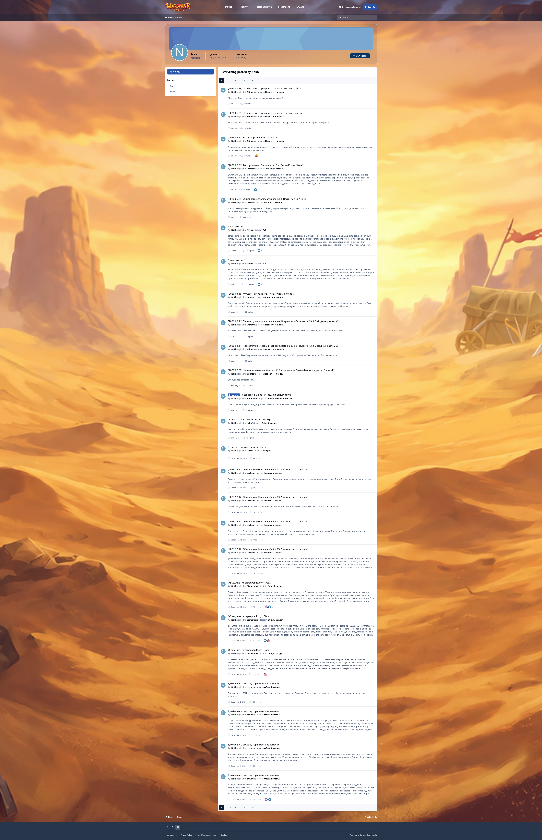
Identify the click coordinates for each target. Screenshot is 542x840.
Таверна (267, 450)
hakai (249, 423)
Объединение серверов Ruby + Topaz (249, 582)
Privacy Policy (186, 835)
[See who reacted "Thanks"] (266, 799)
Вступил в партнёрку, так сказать (247, 447)
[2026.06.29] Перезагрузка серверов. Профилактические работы (265, 88)
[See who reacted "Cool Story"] (266, 607)
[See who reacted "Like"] (255, 189)
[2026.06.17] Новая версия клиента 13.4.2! (252, 137)
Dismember (252, 586)
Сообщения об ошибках (279, 398)
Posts (172, 91)
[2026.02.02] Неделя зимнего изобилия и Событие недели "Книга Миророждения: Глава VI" (281, 370)
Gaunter (251, 297)
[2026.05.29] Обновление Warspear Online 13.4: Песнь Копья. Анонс (267, 198)
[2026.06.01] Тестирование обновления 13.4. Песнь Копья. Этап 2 (266, 165)
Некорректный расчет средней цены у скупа (266, 394)
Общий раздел (269, 423)
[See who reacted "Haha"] (256, 156)
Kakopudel (252, 398)
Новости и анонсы (274, 92)
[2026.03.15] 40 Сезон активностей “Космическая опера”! (261, 293)
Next (246, 80)
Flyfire (250, 230)
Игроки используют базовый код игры (250, 419)
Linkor (250, 450)
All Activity (175, 71)
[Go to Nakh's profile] (223, 90)
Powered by (363, 835)
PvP (264, 230)
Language (171, 835)
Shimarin (251, 92)
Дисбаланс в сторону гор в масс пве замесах (253, 683)
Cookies (224, 835)
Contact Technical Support (206, 835)
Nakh (234, 92)
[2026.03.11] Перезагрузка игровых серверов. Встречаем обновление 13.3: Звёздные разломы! (283, 321)
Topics (173, 86)
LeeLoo (250, 202)
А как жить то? (236, 226)
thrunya (251, 687)
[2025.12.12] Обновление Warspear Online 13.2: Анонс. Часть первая (267, 469)
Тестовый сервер (274, 168)
